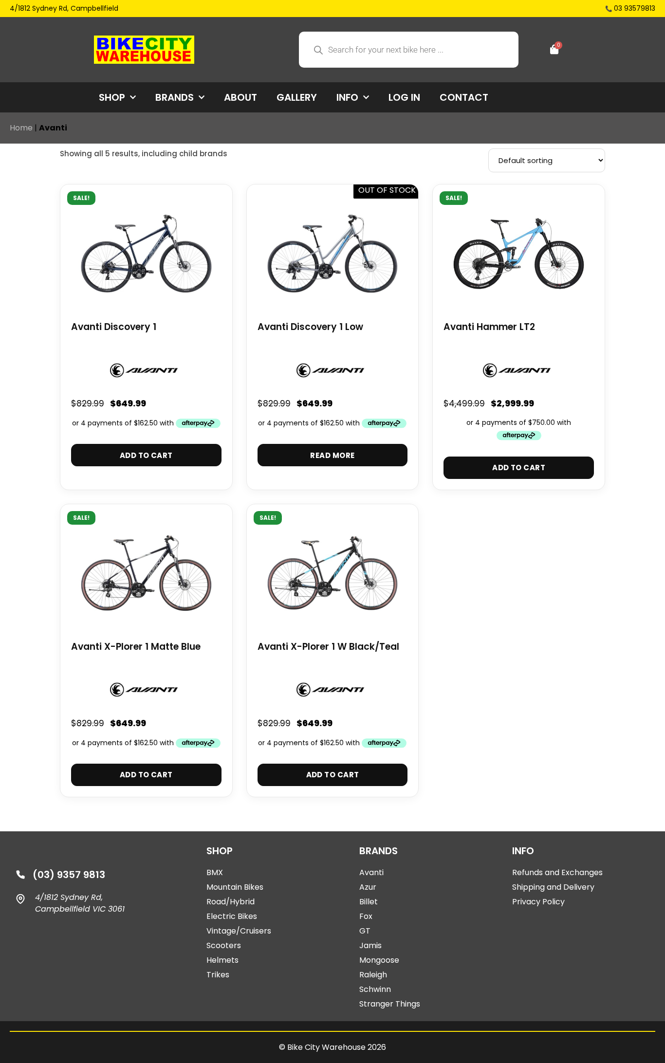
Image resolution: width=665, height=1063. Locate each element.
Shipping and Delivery (553, 887)
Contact (464, 97)
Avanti (371, 872)
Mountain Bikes (234, 887)
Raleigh (373, 974)
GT (364, 930)
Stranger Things (389, 1003)
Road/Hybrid (230, 901)
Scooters (223, 945)
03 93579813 (634, 8)
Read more (332, 455)
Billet (368, 901)
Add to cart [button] (146, 455)
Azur (367, 887)
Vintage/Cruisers (238, 930)
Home (21, 127)
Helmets (222, 960)
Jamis (370, 945)
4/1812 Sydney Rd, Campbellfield (64, 8)
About (240, 97)
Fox (365, 916)
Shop (112, 97)
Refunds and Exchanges (557, 872)
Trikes (217, 974)
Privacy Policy (538, 901)
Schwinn (375, 989)
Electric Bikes (231, 916)
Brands (174, 97)
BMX (214, 872)
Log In (404, 97)
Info (347, 97)
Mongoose (379, 960)
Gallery (297, 97)
